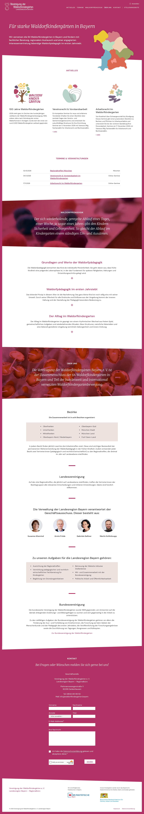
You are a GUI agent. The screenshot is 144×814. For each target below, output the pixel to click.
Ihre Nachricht (55, 730)
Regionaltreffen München (61, 171)
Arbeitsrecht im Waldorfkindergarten (66, 183)
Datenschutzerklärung (72, 751)
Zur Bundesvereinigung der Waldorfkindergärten (72, 633)
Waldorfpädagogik (93, 7)
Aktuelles (70, 7)
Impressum (117, 809)
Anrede (52, 713)
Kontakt (117, 7)
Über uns (108, 7)
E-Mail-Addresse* (56, 721)
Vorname (52, 705)
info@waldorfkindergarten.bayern (74, 696)
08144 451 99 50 (74, 694)
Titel (74, 713)
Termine (80, 7)
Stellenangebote (131, 7)
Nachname (77, 705)
